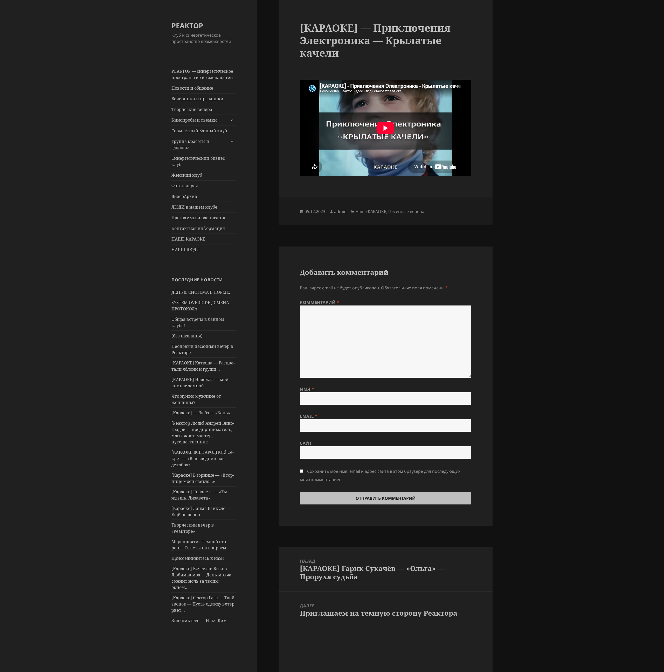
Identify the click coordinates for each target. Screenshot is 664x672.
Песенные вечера (406, 211)
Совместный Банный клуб (199, 131)
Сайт (306, 443)
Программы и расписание (198, 218)
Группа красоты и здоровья (190, 144)
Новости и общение (192, 88)
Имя (307, 389)
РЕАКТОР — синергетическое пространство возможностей (202, 74)
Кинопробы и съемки (194, 120)
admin (340, 211)
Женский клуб (186, 175)
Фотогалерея (184, 186)
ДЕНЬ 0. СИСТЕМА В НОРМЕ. (200, 292)
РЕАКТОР (187, 25)
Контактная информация (198, 228)
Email (308, 416)
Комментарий (319, 302)
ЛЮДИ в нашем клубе (194, 207)
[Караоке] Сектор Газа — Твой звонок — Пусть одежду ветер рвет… (202, 604)
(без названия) (187, 336)
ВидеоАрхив (184, 196)
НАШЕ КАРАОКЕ (188, 239)
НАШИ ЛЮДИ (185, 249)
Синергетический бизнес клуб (198, 161)
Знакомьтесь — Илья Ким (199, 620)
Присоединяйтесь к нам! (197, 558)
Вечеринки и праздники (197, 99)
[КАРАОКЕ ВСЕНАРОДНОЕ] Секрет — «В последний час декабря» (202, 458)
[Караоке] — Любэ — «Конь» (200, 413)
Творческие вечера (191, 109)
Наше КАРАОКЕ (370, 211)
